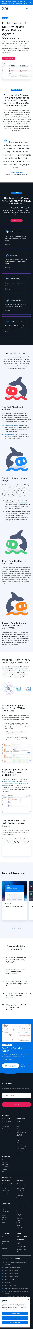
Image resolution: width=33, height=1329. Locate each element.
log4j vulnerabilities (8, 781)
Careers (4, 1246)
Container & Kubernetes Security (21, 1131)
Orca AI (4, 1188)
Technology (4, 1162)
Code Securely (5, 1126)
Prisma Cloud (19, 1227)
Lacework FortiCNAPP (21, 1218)
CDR (17, 1140)
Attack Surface (9, 434)
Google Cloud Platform (21, 1190)
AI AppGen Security (21, 1146)
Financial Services (6, 1159)
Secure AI (13, 255)
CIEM (17, 1128)
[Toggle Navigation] (30, 8)
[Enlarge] (29, 682)
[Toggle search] (27, 8)
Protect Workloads (6, 1128)
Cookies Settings (15, 1322)
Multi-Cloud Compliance (19, 1135)
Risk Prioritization (6, 1193)
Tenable (18, 1222)
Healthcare (4, 1169)
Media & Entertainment (7, 1166)
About (3, 1236)
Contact (19, 1233)
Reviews (4, 1243)
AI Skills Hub (22, 671)
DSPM (17, 1153)
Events (3, 1222)
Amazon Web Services (21, 1186)
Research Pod (5, 1241)
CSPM (17, 1124)
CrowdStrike (19, 1210)
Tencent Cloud (19, 1197)
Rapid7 (18, 1220)
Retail (3, 1171)
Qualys (18, 1225)
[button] (30, 3)
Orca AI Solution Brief (14, 907)
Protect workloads (16, 300)
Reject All (15, 1318)
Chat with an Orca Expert (12, 1065)
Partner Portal (21, 1246)
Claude (7, 669)
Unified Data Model (6, 1190)
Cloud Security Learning (5, 1212)
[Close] (28, 1299)
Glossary (4, 1215)
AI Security (19, 1150)
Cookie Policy (15, 1309)
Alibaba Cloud (19, 1195)
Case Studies (5, 1219)
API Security (19, 1138)
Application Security (21, 1148)
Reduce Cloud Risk (6, 1121)
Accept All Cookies (15, 1313)
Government (5, 1164)
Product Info (5, 1217)
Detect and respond (17, 321)
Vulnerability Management (19, 1143)
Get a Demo (9, 58)
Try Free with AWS (21, 1250)
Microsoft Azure (20, 1188)
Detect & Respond (6, 1131)
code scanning (21, 503)
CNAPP (18, 1121)
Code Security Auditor (11, 425)
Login (18, 1243)
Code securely (15, 279)
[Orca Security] (6, 9)
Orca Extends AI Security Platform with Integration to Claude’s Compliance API (13, 2)
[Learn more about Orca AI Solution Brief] (14, 891)
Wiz (17, 1212)
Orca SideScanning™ (7, 1183)
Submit (16, 1104)
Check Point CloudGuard (19, 1215)
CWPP (18, 1126)
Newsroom (4, 1248)
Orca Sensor (5, 1186)
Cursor (15, 669)
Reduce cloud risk (16, 232)
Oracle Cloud (19, 1193)
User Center (20, 1239)
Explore (7, 244)
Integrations (19, 1183)
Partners (4, 1239)
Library (3, 1207)
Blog (3, 1209)
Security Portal (21, 1236)
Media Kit (4, 1250)
